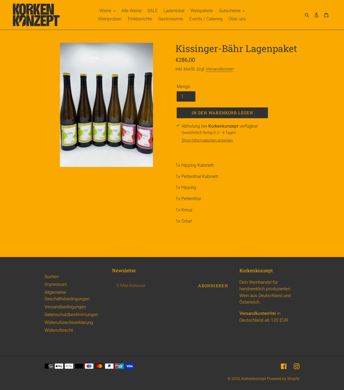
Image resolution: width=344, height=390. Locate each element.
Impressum (55, 284)
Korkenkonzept (254, 378)
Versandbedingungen (65, 306)
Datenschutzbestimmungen (71, 314)
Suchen (51, 276)
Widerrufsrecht (58, 330)
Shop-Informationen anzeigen (207, 140)
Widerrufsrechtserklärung (68, 322)
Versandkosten (220, 68)
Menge (183, 86)
